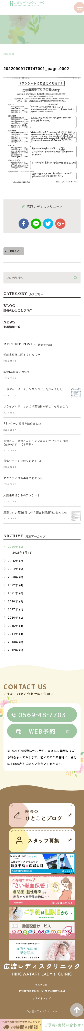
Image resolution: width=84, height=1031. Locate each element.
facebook (24, 223)
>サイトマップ (42, 998)
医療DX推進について (16, 371)
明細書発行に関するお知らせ (21, 354)
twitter (48, 223)
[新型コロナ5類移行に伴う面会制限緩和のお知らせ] (76, 516)
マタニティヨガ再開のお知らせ (23, 478)
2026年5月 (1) (22, 552)
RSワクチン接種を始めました (22, 423)
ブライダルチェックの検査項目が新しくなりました (35, 406)
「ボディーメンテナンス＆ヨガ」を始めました (33, 389)
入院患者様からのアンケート (21, 495)
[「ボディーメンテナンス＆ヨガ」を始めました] (76, 392)
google (60, 223)
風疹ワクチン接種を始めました (23, 460)
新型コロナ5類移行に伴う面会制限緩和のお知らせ (35, 512)
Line (36, 223)
